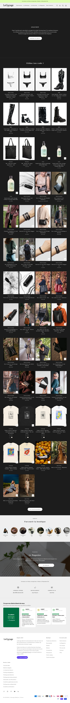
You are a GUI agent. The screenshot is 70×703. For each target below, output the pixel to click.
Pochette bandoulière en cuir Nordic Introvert (59, 398)
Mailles (48, 645)
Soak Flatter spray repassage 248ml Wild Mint (43, 164)
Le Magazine (42, 5)
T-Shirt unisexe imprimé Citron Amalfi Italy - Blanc (59, 431)
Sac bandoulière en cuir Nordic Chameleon (11, 265)
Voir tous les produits (35, 509)
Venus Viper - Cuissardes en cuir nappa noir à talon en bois (11, 130)
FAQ (61, 652)
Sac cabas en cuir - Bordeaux (59, 297)
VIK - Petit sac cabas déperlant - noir (11, 164)
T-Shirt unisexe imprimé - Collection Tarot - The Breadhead (11, 432)
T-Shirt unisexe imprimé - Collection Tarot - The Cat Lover (26, 432)
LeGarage (11, 465)
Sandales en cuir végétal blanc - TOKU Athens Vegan (43, 468)
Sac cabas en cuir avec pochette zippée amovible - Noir (43, 331)
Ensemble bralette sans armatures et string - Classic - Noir (27, 96)
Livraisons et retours (8, 670)
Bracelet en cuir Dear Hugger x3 (27, 232)
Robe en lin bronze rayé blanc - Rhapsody (26, 501)
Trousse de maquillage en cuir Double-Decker (11, 330)
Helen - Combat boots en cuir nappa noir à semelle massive (59, 130)
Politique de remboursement (10, 677)
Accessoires (49, 650)
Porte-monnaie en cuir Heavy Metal (43, 398)
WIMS (59, 92)
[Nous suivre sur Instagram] (7, 691)
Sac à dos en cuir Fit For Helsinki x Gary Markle (43, 365)
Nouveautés (19, 5)
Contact (62, 650)
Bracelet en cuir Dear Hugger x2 (59, 265)
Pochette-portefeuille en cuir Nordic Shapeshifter (27, 398)
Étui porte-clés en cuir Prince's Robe (27, 199)
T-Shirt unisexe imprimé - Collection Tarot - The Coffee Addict (43, 432)
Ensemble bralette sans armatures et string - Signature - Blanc (11, 96)
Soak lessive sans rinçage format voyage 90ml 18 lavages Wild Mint (59, 165)
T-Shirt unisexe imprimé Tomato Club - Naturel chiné (27, 468)
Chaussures (49, 652)
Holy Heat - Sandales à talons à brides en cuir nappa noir (26, 130)
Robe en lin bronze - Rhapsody (59, 467)
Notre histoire (49, 5)
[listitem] (5, 532)
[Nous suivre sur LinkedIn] (18, 691)
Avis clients (62, 645)
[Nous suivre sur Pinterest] (11, 691)
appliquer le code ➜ (35, 38)
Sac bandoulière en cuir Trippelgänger (59, 365)
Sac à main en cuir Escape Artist (11, 365)
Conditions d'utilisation (8, 686)
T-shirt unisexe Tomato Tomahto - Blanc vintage (11, 468)
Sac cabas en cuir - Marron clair (27, 330)
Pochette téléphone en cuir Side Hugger (11, 232)
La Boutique (26, 5)
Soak (11, 196)
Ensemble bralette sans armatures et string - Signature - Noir (43, 96)
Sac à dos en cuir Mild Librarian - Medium (59, 330)
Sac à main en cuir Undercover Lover (59, 199)
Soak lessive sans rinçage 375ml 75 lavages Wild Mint (11, 199)
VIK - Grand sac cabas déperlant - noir (27, 164)
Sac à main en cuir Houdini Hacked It (43, 199)
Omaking (43, 465)
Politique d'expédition (8, 672)
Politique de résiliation (8, 674)
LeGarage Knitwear (26, 652)
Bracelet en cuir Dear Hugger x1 (43, 265)
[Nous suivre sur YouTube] (14, 691)
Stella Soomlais (27, 196)
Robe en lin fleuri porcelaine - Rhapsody (10, 501)
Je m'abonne (49, 697)
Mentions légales (7, 667)
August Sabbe (11, 92)
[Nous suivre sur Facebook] (4, 691)
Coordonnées (6, 665)
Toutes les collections (51, 640)
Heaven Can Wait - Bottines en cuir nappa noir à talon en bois (43, 130)
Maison (48, 648)
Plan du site (62, 648)
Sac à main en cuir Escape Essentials (43, 232)
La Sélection (34, 5)
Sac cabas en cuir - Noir (43, 297)
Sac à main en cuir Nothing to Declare (59, 232)
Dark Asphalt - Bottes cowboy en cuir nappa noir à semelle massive (59, 96)
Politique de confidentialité (9, 684)
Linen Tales (59, 465)
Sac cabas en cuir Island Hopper (11, 398)
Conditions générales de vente (10, 682)
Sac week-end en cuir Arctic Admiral (27, 365)
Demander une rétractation (9, 679)
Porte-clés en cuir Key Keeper (10, 297)
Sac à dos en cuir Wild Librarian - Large (27, 265)
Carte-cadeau (49, 655)
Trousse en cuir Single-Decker (27, 297)
